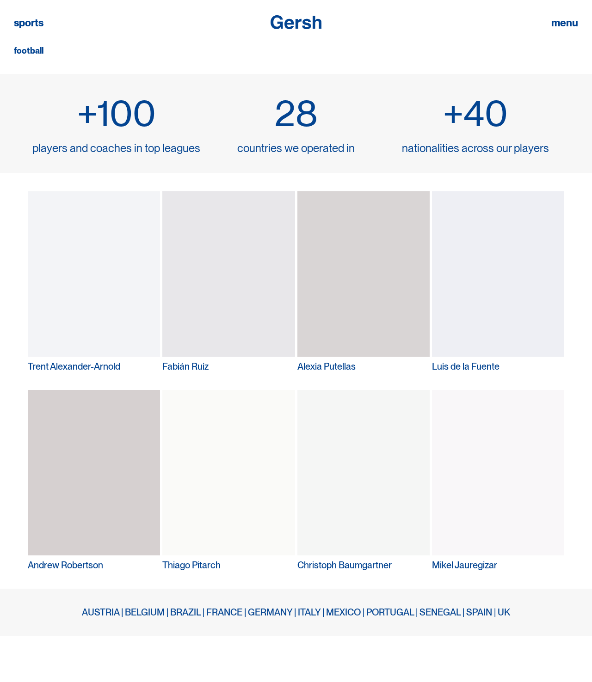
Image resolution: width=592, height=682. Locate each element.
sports (28, 23)
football (28, 50)
